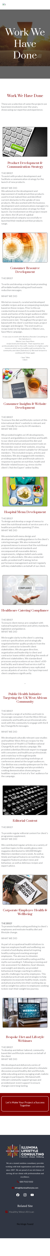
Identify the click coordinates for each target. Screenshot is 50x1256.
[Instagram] (25, 1194)
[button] (46, 4)
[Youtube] (32, 1194)
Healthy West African (21, 1211)
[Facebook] (17, 1194)
